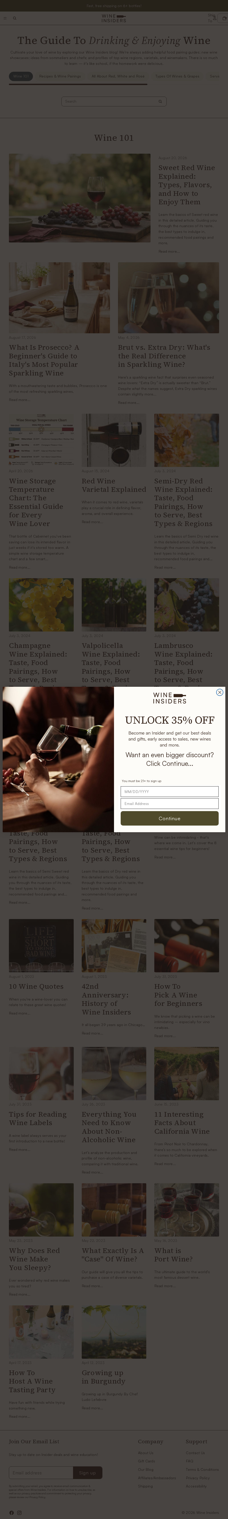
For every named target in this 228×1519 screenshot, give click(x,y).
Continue (170, 818)
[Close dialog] (219, 692)
